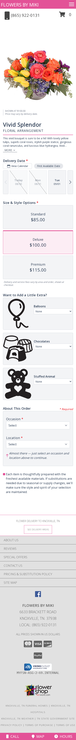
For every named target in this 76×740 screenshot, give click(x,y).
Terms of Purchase (39, 725)
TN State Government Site (56, 718)
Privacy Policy (11, 725)
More (8, 150)
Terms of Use (65, 725)
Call (14, 736)
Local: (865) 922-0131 (38, 624)
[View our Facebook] (38, 596)
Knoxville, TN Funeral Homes (27, 705)
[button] (65, 16)
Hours (65, 736)
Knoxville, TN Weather (17, 718)
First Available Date (48, 166)
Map (39, 736)
